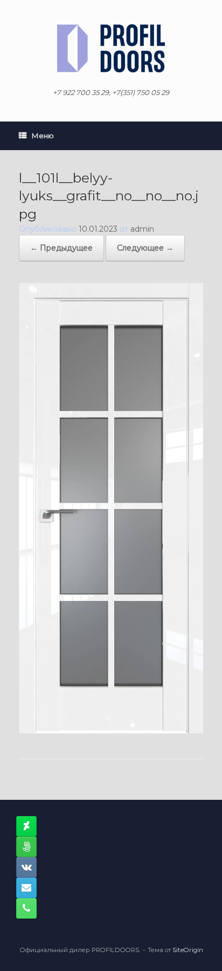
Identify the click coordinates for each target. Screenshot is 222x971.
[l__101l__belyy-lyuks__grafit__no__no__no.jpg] (111, 731)
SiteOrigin (187, 950)
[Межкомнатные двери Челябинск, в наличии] (111, 48)
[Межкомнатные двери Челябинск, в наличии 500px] (26, 847)
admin (142, 229)
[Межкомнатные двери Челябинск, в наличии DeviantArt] (26, 826)
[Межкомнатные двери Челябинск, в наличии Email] (26, 888)
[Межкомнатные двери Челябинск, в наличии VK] (26, 867)
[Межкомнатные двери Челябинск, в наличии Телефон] (26, 908)
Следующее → (145, 248)
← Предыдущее (61, 248)
